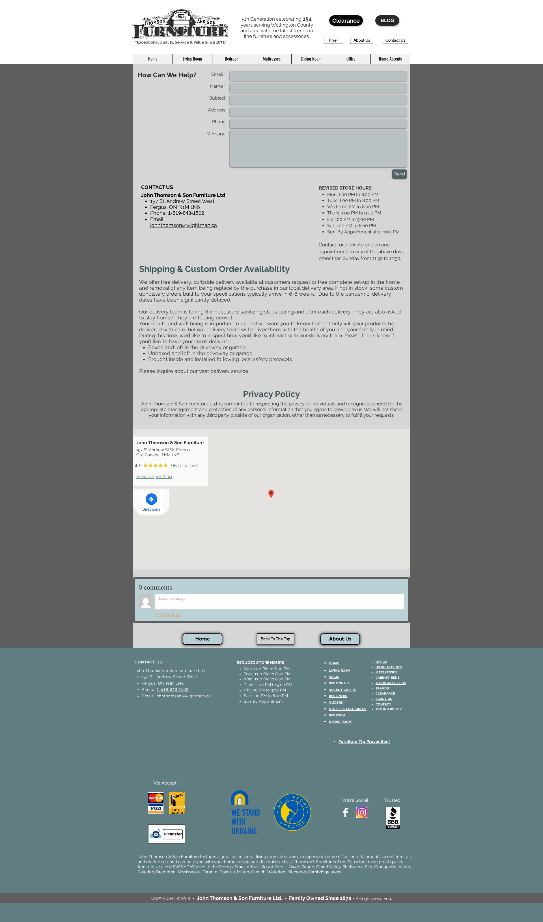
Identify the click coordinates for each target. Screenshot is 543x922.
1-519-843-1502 (173, 689)
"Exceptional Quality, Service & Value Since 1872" (181, 42)
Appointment (271, 701)
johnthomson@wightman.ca (183, 225)
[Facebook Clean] (345, 812)
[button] (192, 59)
